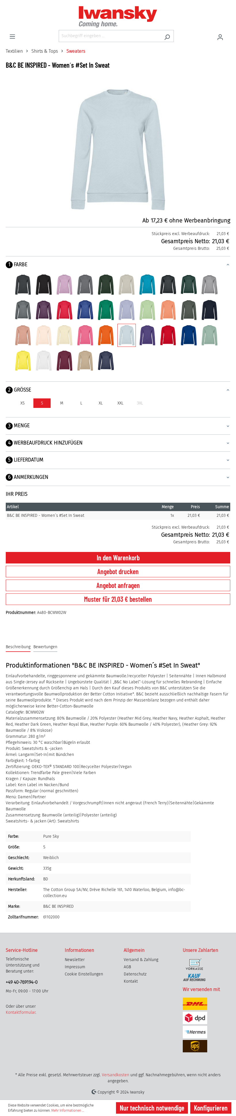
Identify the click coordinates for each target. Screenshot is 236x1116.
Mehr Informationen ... (67, 1111)
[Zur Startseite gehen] (118, 17)
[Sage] (209, 335)
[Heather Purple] (44, 309)
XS (22, 403)
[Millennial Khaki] (189, 309)
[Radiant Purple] (147, 335)
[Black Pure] (44, 284)
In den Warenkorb (118, 557)
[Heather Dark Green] (189, 284)
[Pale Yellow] (64, 335)
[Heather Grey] (209, 284)
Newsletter (75, 959)
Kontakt (131, 981)
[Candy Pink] (64, 284)
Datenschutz (135, 974)
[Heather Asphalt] (168, 284)
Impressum (75, 966)
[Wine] (64, 360)
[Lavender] (126, 309)
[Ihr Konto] (220, 36)
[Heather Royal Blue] (85, 309)
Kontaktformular (20, 1012)
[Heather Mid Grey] (23, 309)
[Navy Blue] (209, 309)
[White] (44, 360)
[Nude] (23, 335)
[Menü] (12, 35)
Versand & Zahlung (141, 959)
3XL (140, 403)
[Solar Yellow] (23, 360)
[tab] (18, 647)
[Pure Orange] (106, 335)
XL (101, 403)
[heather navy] (106, 360)
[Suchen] (167, 36)
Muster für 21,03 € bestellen (118, 599)
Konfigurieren (211, 1108)
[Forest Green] (106, 284)
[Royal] (189, 335)
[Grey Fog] (126, 284)
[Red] (168, 335)
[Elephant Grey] (85, 284)
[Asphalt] (23, 284)
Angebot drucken (118, 571)
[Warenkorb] (228, 33)
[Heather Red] (64, 309)
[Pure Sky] (126, 335)
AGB (127, 966)
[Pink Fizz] (85, 335)
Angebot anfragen (118, 585)
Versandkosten (115, 1075)
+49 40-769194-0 (22, 982)
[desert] (85, 360)
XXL (120, 403)
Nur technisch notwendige (152, 1108)
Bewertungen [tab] (45, 646)
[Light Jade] (147, 309)
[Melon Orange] (168, 309)
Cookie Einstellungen (84, 974)
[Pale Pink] (44, 335)
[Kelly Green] (106, 309)
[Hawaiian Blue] (147, 284)
